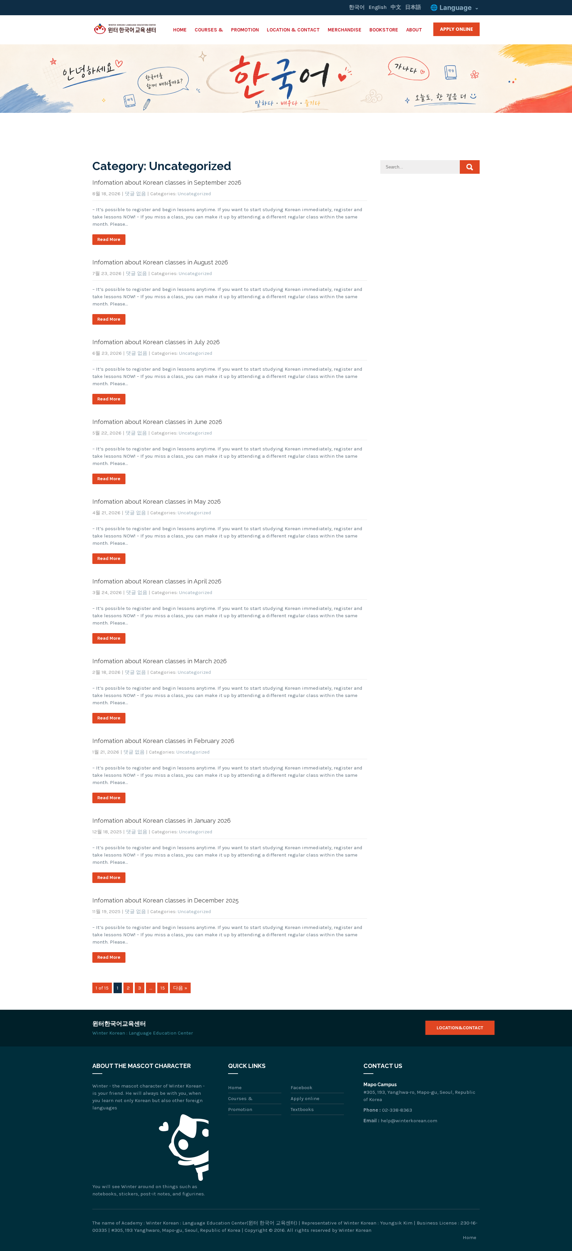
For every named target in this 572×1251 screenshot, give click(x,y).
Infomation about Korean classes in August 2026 (160, 262)
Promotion (245, 30)
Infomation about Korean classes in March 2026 (159, 661)
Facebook (301, 1087)
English (378, 7)
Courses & (209, 30)
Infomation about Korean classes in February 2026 (163, 740)
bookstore (383, 30)
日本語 (413, 7)
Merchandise (344, 30)
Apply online (305, 1098)
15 (163, 988)
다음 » (180, 988)
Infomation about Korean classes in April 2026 (156, 581)
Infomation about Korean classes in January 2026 (161, 820)
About (414, 30)
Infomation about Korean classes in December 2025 (165, 900)
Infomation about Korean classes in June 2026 (157, 421)
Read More (108, 239)
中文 (396, 7)
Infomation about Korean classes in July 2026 (156, 342)
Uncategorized (194, 194)
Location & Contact (293, 30)
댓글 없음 (135, 194)
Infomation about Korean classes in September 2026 (166, 182)
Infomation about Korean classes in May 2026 (156, 501)
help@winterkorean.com (409, 1121)
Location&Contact (460, 1028)
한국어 (357, 7)
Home (180, 30)
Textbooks (302, 1109)
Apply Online (456, 29)
